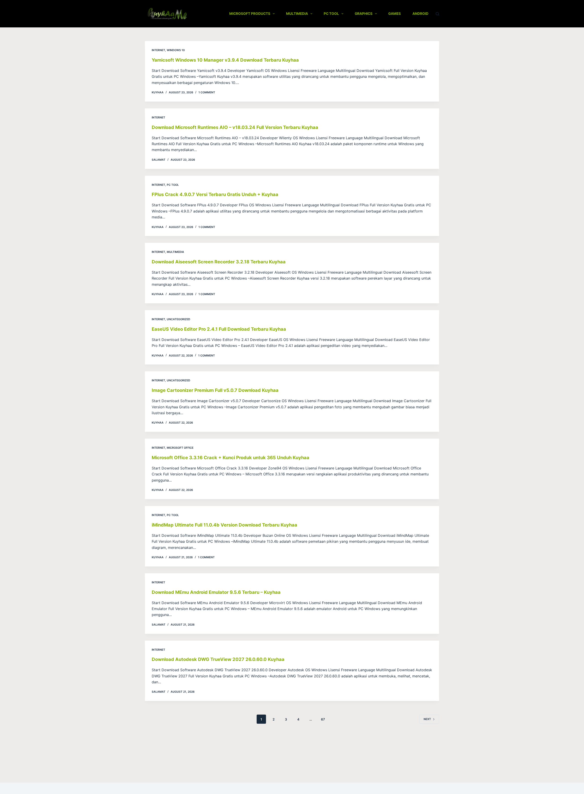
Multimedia (297, 13)
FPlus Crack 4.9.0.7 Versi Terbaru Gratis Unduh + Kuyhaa (215, 194)
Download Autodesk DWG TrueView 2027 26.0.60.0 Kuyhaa (218, 659)
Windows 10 (176, 50)
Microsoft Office (180, 447)
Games (394, 13)
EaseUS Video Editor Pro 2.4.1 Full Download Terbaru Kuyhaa (219, 329)
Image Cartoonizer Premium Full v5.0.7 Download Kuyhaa (215, 390)
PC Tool (331, 13)
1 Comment (206, 92)
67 (323, 719)
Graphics (364, 13)
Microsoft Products (249, 13)
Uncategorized (178, 319)
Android (420, 13)
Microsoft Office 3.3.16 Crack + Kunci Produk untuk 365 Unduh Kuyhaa (230, 457)
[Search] (437, 14)
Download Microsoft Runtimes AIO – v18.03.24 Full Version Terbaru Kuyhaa (235, 127)
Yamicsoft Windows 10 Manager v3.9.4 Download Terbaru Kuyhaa (225, 60)
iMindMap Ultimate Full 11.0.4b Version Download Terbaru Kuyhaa (224, 525)
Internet (158, 50)
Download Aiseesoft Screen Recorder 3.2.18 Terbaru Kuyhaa (219, 262)
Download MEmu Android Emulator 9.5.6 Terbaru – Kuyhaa (216, 592)
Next (427, 719)
